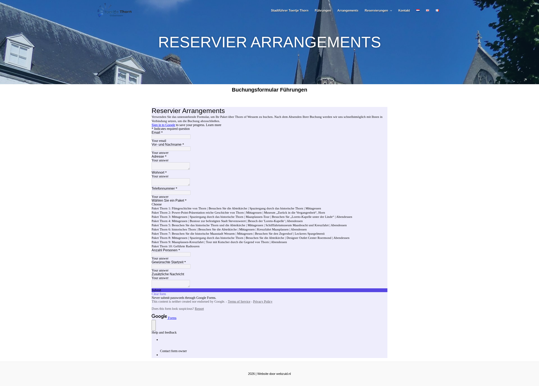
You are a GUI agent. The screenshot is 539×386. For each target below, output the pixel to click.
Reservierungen (376, 10)
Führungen (323, 10)
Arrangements (347, 10)
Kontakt (404, 10)
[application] (390, 10)
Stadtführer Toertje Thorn (289, 10)
